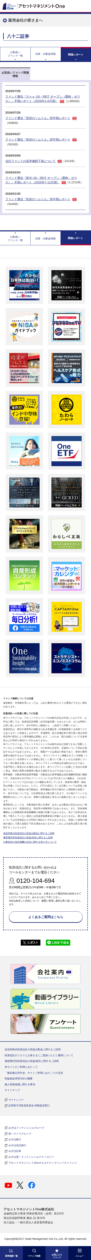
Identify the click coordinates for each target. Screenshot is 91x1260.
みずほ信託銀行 (17, 1145)
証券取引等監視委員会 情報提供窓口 (29, 1105)
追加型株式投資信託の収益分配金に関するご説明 (28, 833)
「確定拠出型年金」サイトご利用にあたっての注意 (34, 1072)
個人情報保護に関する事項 (20, 1084)
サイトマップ (12, 1090)
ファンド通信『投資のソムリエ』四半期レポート (37, 118)
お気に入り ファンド (57, 1256)
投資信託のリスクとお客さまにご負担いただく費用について (39, 1055)
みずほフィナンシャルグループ (26, 1127)
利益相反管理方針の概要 (19, 1078)
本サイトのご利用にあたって (21, 1066)
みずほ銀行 (14, 1139)
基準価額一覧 (11, 1256)
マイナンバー (16, 1099)
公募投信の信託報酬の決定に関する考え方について (30, 842)
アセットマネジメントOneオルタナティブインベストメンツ (42, 1162)
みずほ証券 (14, 1151)
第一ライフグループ (19, 1133)
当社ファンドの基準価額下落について (30, 161)
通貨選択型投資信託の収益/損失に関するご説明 (28, 837)
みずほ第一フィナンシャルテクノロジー (31, 1156)
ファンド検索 (34, 1256)
